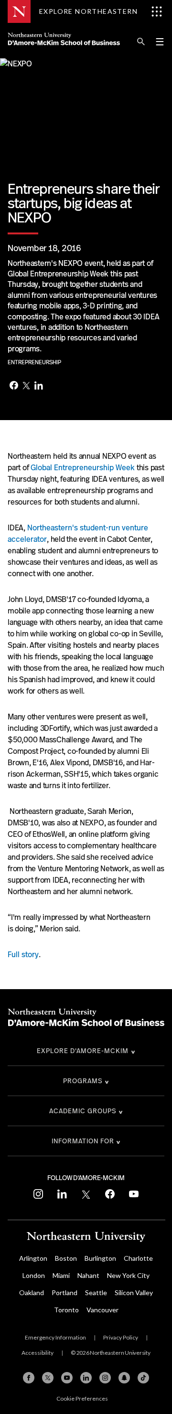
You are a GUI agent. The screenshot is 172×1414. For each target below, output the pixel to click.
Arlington (33, 1258)
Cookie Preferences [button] (82, 1398)
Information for (83, 1141)
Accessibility (38, 1352)
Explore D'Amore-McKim (83, 1050)
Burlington (100, 1258)
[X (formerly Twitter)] (48, 1377)
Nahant (88, 1275)
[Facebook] (14, 386)
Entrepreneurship (34, 362)
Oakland (31, 1292)
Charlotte (138, 1258)
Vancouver (102, 1310)
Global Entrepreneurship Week (83, 467)
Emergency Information (55, 1337)
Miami (61, 1275)
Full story (23, 954)
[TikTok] (143, 1377)
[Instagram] (105, 1377)
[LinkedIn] (38, 386)
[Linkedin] (86, 1377)
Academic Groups (83, 1111)
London (33, 1275)
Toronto (66, 1310)
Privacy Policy (120, 1337)
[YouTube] (67, 1377)
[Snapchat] (124, 1377)
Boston (66, 1258)
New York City (128, 1275)
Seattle (96, 1292)
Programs (83, 1081)
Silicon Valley (134, 1292)
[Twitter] (26, 386)
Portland (64, 1292)
